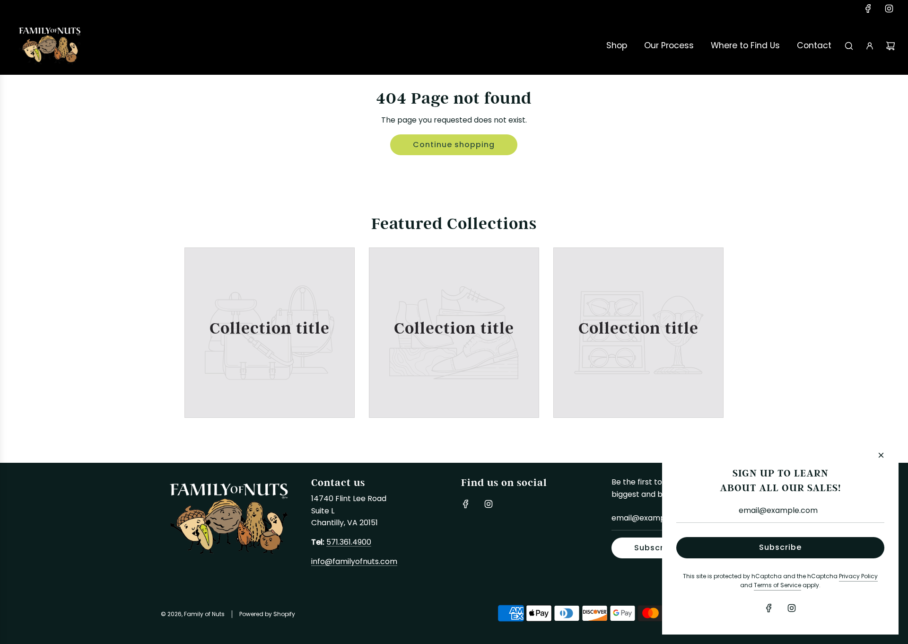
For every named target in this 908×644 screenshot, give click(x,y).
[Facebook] (868, 8)
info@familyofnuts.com (354, 562)
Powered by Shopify (267, 615)
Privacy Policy (858, 577)
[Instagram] (889, 8)
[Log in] (869, 45)
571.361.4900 (348, 543)
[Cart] (890, 45)
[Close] (881, 455)
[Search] (848, 45)
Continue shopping (454, 145)
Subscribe (655, 548)
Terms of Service (777, 586)
